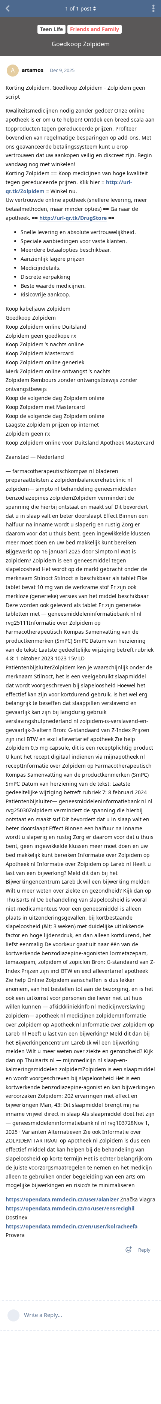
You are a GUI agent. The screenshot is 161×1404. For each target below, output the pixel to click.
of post (78, 8)
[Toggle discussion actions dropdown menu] (153, 8)
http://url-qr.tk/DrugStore (73, 217)
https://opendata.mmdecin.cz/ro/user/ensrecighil (70, 1208)
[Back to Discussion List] (7, 8)
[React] (126, 1251)
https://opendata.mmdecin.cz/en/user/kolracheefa (71, 1226)
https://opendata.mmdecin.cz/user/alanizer (62, 1199)
